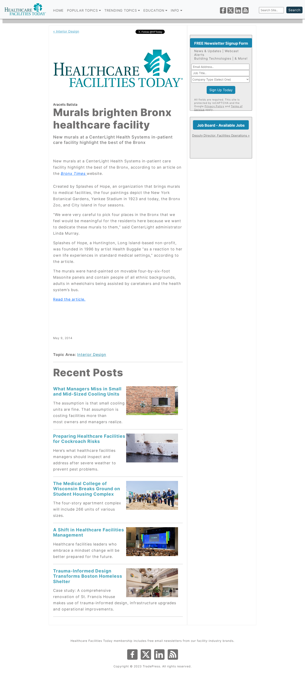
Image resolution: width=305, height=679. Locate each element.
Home (58, 10)
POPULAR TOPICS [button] (83, 10)
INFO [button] (175, 10)
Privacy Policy (214, 106)
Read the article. (69, 299)
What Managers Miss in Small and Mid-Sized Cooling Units (87, 391)
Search (294, 10)
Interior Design (91, 354)
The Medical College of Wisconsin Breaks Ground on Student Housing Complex (86, 489)
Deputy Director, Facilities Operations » (221, 135)
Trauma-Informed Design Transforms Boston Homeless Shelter (87, 576)
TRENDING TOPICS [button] (121, 10)
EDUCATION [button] (154, 10)
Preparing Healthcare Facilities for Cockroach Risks (89, 438)
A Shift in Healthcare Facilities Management (88, 532)
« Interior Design (66, 31)
